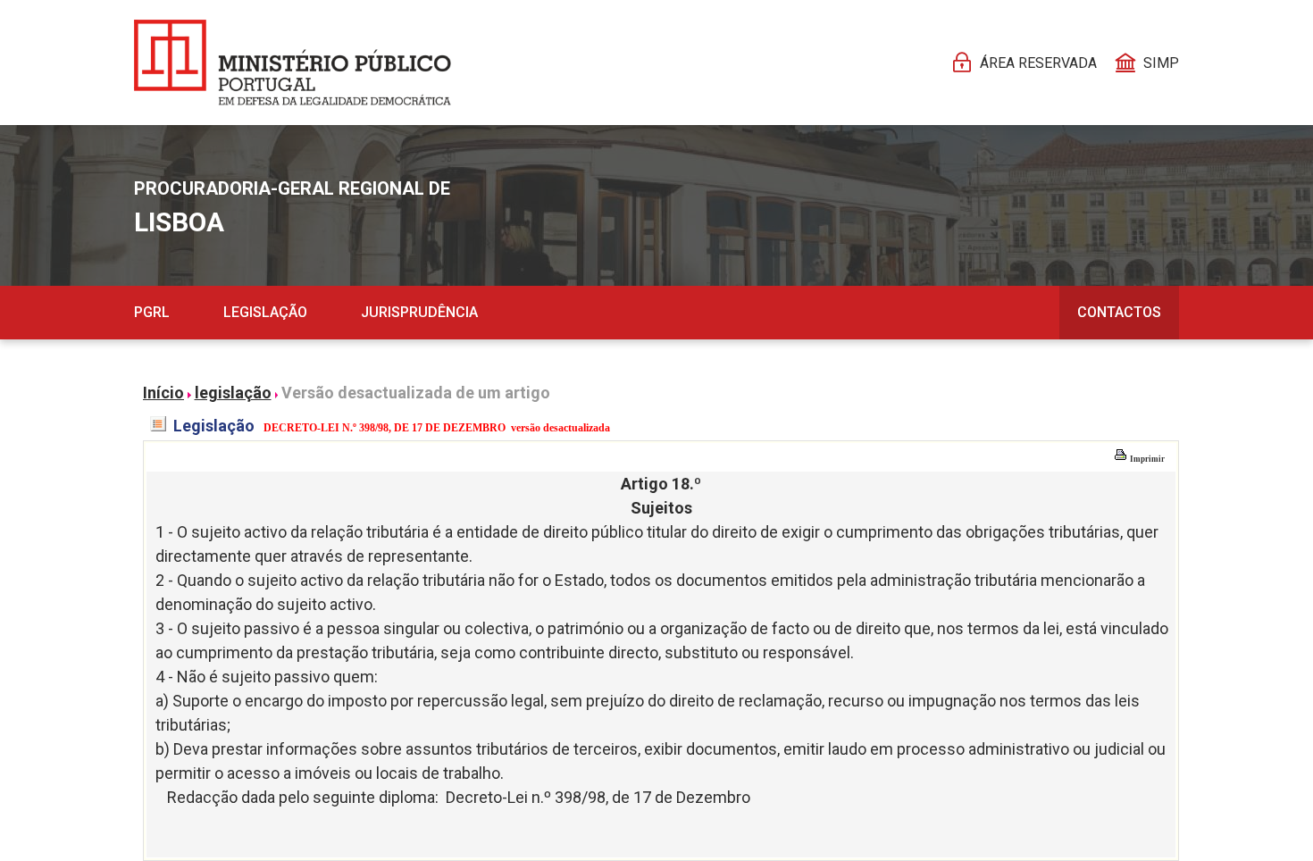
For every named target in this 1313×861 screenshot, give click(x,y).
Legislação (265, 312)
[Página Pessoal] (292, 62)
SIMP (1161, 62)
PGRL (152, 312)
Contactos (1119, 312)
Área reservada (1038, 62)
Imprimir (1146, 459)
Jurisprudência (419, 312)
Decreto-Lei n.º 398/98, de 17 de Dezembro (598, 797)
